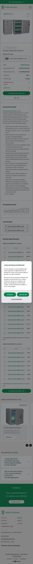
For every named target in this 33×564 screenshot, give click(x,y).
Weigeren (10, 294)
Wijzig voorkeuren (16, 299)
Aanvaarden (23, 294)
